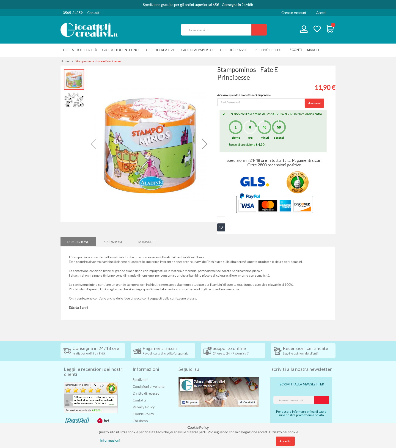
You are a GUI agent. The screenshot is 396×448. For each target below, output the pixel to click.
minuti (265, 137)
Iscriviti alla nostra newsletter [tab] (301, 368)
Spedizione (113, 242)
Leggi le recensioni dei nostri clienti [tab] (94, 371)
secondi (279, 137)
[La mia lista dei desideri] (317, 29)
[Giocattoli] (89, 29)
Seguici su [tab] (189, 368)
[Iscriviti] (321, 400)
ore (250, 137)
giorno (236, 137)
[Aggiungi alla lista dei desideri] (221, 227)
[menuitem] (315, 50)
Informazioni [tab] (146, 368)
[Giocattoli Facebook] (219, 392)
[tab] (78, 241)
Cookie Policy (143, 414)
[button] (94, 144)
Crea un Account (293, 13)
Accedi (321, 13)
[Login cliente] (304, 30)
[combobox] (218, 30)
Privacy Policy (144, 407)
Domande (146, 242)
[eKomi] (91, 397)
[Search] (259, 30)
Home (65, 61)
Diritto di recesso (146, 393)
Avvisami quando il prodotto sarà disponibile (244, 95)
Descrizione (78, 242)
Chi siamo (140, 421)
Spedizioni (140, 379)
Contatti (93, 13)
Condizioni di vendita (149, 386)
